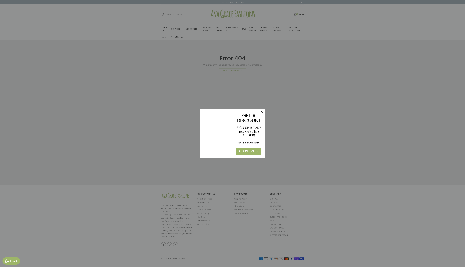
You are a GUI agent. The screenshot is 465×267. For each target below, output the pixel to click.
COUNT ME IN (249, 151)
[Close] (262, 112)
